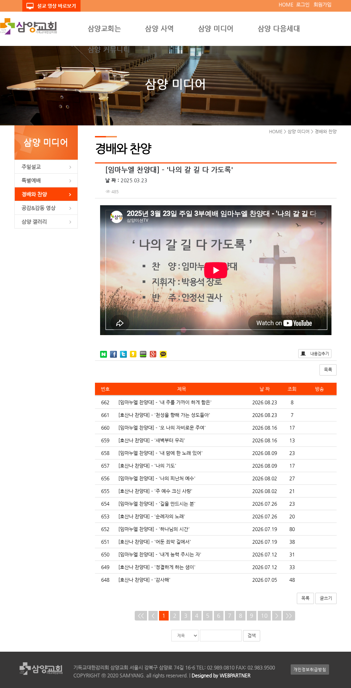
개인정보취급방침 (309, 669)
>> (289, 615)
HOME (286, 4)
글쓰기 (326, 598)
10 (264, 615)
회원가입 (322, 4)
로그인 (303, 4)
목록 (328, 369)
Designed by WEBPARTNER (220, 675)
